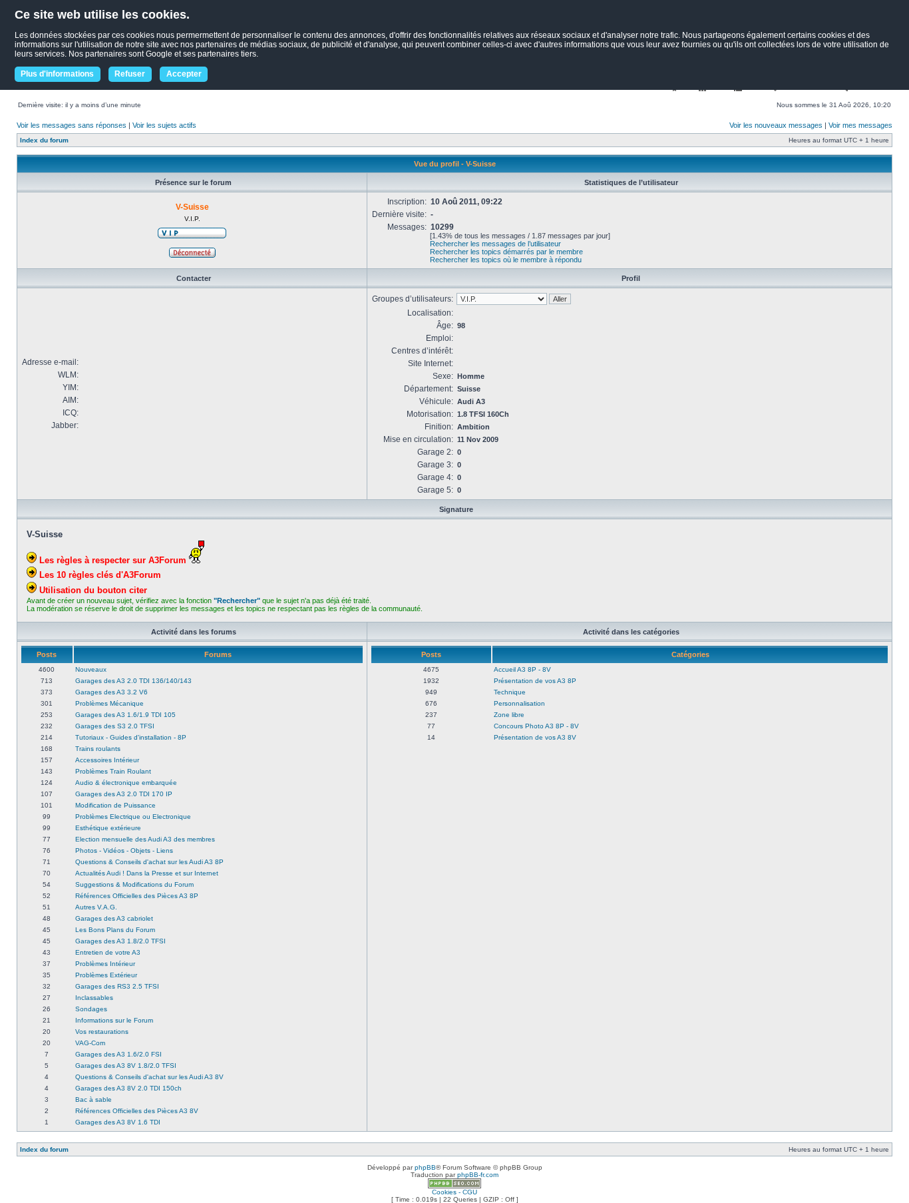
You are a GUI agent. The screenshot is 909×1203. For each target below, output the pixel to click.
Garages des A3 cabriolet (114, 918)
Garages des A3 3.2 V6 (111, 692)
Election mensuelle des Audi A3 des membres (145, 839)
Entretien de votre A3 (107, 952)
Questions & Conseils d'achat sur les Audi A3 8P (149, 861)
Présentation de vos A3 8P (535, 680)
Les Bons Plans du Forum (115, 929)
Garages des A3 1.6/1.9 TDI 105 (125, 714)
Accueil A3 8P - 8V (522, 669)
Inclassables (94, 997)
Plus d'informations (57, 74)
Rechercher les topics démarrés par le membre (506, 252)
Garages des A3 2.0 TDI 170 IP (123, 794)
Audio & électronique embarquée (126, 782)
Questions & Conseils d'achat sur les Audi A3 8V (149, 1077)
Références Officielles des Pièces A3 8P (136, 895)
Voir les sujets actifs (164, 125)
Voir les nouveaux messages (775, 125)
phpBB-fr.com (477, 1174)
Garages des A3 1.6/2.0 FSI (118, 1054)
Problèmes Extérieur (106, 975)
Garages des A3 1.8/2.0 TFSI (120, 941)
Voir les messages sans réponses (71, 125)
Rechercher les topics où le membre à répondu (506, 260)
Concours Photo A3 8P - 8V (536, 726)
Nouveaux (90, 669)
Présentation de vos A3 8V (535, 737)
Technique (510, 692)
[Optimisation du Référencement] (454, 1186)
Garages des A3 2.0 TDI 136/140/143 (133, 680)
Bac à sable (93, 1099)
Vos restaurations (101, 1031)
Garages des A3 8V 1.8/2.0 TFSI (125, 1065)
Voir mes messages (860, 125)
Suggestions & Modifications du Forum (134, 884)
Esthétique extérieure (108, 828)
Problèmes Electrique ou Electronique (133, 816)
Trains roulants (97, 748)
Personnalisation (519, 703)
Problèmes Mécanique (109, 703)
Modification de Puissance (115, 805)
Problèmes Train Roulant (113, 771)
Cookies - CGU (454, 1192)
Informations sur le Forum (114, 1020)
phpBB (425, 1167)
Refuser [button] (129, 74)
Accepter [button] (184, 74)
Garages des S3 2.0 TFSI (114, 726)
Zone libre (509, 714)
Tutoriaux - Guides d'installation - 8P (130, 737)
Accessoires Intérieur (107, 760)
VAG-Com (90, 1043)
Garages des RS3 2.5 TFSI (117, 986)
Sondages (91, 1009)
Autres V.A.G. (96, 907)
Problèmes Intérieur (105, 963)
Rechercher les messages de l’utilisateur (495, 244)
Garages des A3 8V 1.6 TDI (117, 1122)
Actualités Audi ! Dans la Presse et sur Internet (146, 873)
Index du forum (44, 140)
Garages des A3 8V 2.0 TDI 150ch (128, 1088)
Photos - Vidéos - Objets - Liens (124, 850)
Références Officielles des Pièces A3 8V (136, 1110)
